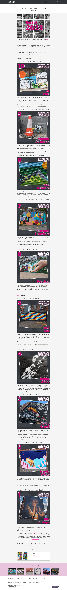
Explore (37, 1)
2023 (47, 39)
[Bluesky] (52, 2)
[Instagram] (57, 2)
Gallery (28, 1)
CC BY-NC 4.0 (25, 586)
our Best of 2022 (35, 539)
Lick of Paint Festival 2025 (33, 582)
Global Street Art (37, 533)
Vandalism (23, 582)
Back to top (56, 586)
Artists (33, 1)
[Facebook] (55, 2)
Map (25, 1)
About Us (10, 582)
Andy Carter (34, 585)
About (49, 1)
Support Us (16, 582)
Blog (45, 1)
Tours (42, 1)
